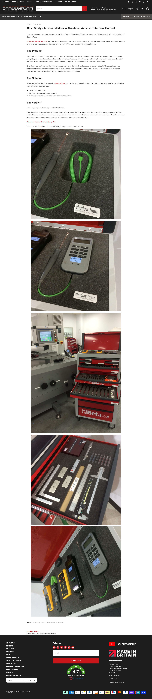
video (40, 126)
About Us (6, 2)
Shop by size (9, 16)
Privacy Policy (12, 657)
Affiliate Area (12, 669)
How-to (21, 2)
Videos (30, 2)
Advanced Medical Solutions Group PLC (41, 122)
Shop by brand (24, 16)
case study (36, 623)
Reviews (9, 646)
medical (43, 623)
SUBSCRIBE (76, 660)
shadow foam (51, 623)
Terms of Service (13, 660)
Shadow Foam (60, 83)
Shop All (38, 16)
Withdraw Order (70, 2)
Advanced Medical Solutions (37, 41)
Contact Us (11, 663)
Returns (10, 652)
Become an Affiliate (15, 666)
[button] (76, 673)
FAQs (14, 2)
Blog (37, 2)
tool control (59, 623)
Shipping (10, 649)
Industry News (47, 2)
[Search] (84, 8)
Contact (59, 2)
